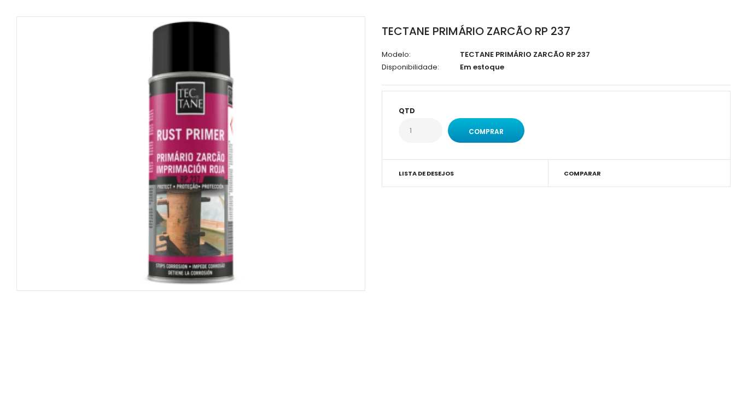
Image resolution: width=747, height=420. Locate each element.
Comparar (582, 173)
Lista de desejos (426, 173)
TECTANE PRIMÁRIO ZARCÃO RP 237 (476, 31)
